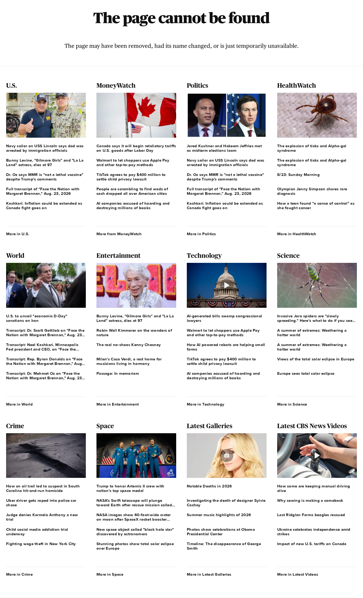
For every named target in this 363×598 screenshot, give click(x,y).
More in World (19, 404)
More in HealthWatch (296, 233)
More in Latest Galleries (209, 574)
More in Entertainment (117, 404)
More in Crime (19, 574)
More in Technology (205, 404)
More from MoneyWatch (119, 233)
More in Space (109, 574)
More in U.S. (17, 233)
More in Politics (201, 233)
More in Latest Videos (297, 574)
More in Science (292, 404)
